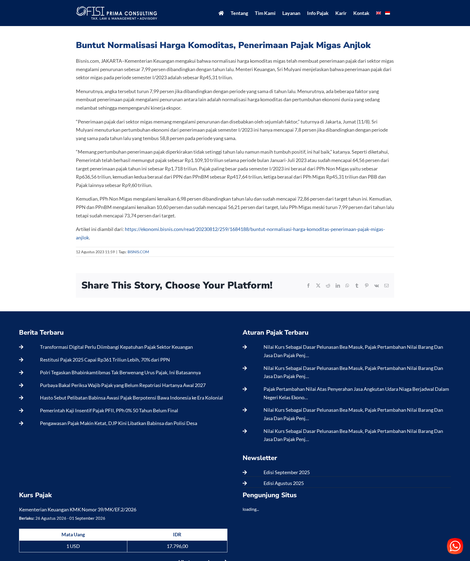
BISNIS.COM (138, 251)
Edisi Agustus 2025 (284, 483)
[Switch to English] (378, 13)
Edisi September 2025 (287, 472)
